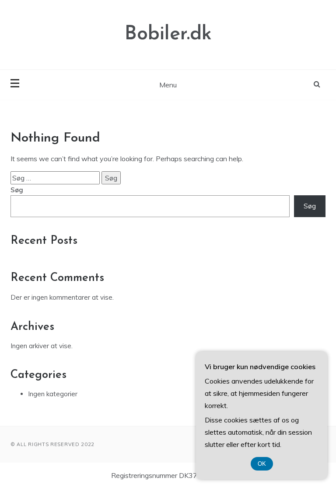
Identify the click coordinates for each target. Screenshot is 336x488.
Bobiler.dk (168, 34)
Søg (16, 190)
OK (262, 463)
